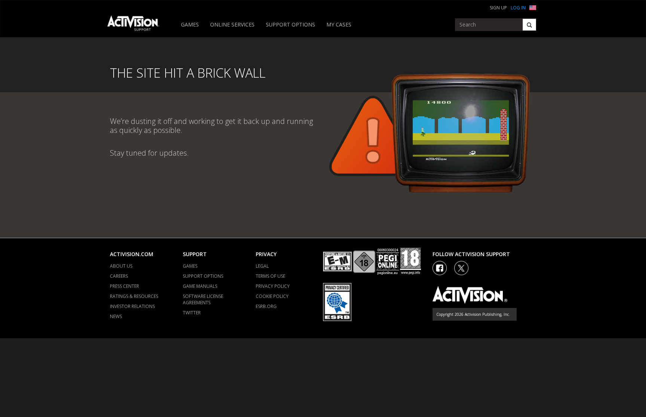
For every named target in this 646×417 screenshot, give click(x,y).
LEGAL (262, 266)
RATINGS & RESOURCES (134, 296)
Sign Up (498, 7)
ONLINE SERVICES (232, 24)
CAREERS (119, 276)
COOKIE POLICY (272, 296)
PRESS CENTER (124, 286)
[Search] (529, 25)
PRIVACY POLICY (273, 286)
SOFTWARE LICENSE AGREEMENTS (203, 299)
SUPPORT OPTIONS (290, 24)
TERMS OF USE (270, 276)
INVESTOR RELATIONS (132, 306)
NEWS (116, 316)
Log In (518, 7)
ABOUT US (121, 266)
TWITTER (192, 312)
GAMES (190, 24)
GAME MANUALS (200, 286)
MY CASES (338, 24)
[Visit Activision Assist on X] (461, 268)
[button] (532, 7)
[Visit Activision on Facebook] (440, 268)
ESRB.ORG (266, 306)
